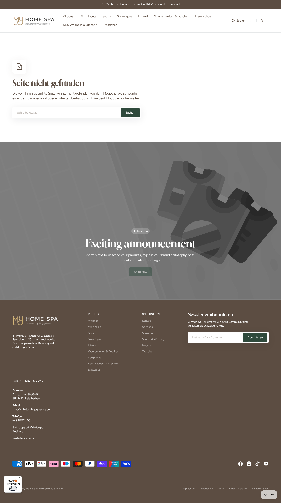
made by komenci (23, 438)
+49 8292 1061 (22, 420)
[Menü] (19, 478)
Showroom (148, 333)
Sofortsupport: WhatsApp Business (27, 429)
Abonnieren (255, 337)
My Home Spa (30, 488)
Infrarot (92, 345)
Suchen (130, 113)
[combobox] (76, 112)
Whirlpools (94, 327)
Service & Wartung (153, 339)
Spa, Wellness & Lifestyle (103, 363)
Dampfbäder (95, 357)
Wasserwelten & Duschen (103, 351)
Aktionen (93, 321)
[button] (238, 20)
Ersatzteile (94, 370)
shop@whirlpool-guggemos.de (31, 409)
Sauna (91, 333)
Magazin (147, 345)
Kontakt (146, 321)
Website (147, 351)
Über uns (147, 327)
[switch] (13, 488)
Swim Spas (94, 339)
